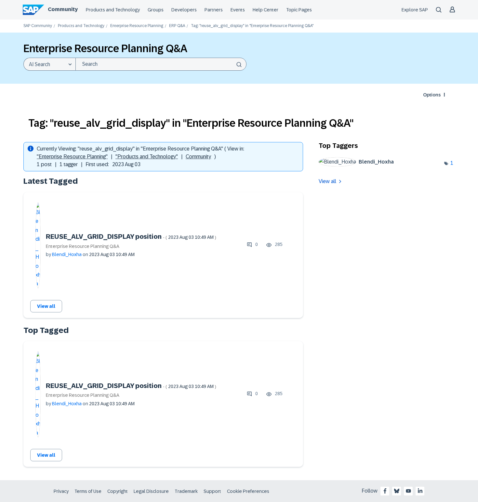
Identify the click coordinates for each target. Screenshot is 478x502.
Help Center (265, 9)
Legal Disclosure (151, 491)
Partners (214, 9)
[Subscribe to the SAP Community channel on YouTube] (408, 491)
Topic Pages (299, 9)
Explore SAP (415, 9)
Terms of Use (87, 491)
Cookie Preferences (248, 491)
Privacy (61, 491)
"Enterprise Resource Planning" (72, 156)
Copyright (117, 491)
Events (238, 9)
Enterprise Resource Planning (136, 26)
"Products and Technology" (146, 156)
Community (63, 9)
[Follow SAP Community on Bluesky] (396, 491)
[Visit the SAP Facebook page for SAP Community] (385, 491)
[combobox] (160, 64)
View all (46, 306)
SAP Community (37, 26)
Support (212, 491)
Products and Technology (113, 9)
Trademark (186, 491)
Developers (184, 9)
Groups (156, 9)
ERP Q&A (177, 26)
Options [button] (432, 94)
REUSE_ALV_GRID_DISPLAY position (131, 236)
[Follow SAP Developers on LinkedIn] (420, 491)
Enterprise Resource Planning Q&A (82, 246)
